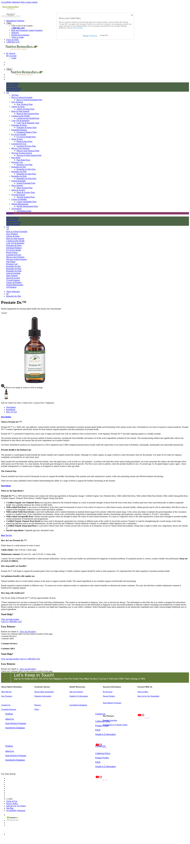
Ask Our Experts (76, 692)
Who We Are (6, 692)
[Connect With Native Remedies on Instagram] (142, 717)
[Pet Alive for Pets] (10, 16)
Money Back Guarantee (44, 692)
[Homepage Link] (21, 49)
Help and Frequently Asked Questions (27, 30)
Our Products (6, 696)
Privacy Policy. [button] (77, 28)
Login (13, 58)
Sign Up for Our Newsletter (148, 696)
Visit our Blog (142, 692)
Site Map (10, 808)
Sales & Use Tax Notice (16, 806)
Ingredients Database (78, 705)
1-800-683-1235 (18, 28)
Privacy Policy (12, 803)
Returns (37, 705)
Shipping (15, 33)
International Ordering (15, 21)
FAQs (36, 709)
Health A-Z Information (79, 696)
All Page (14, 95)
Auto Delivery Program (112, 703)
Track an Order (17, 37)
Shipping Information (42, 696)
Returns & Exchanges (20, 35)
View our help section (10, 619)
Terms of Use (11, 801)
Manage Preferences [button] (90, 36)
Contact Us (5, 705)
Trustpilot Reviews (8, 709)
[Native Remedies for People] (10, 9)
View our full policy (28, 631)
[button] (104, 35)
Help (9, 23)
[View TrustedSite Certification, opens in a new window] (12, 820)
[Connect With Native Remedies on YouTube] (139, 717)
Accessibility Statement (10, 2)
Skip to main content (29, 2)
